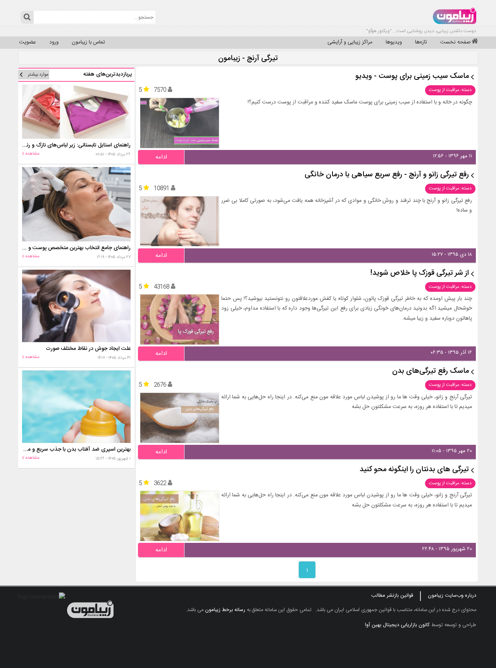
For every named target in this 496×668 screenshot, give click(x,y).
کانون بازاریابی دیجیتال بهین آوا (397, 625)
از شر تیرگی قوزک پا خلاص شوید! (419, 273)
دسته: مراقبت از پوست (450, 90)
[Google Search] (27, 17)
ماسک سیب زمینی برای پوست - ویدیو (412, 76)
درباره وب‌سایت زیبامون (452, 595)
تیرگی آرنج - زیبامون (248, 59)
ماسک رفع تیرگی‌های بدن (430, 371)
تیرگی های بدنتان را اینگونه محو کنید (414, 470)
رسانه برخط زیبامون (225, 610)
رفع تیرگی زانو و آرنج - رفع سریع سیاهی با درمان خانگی (387, 175)
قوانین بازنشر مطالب (392, 595)
